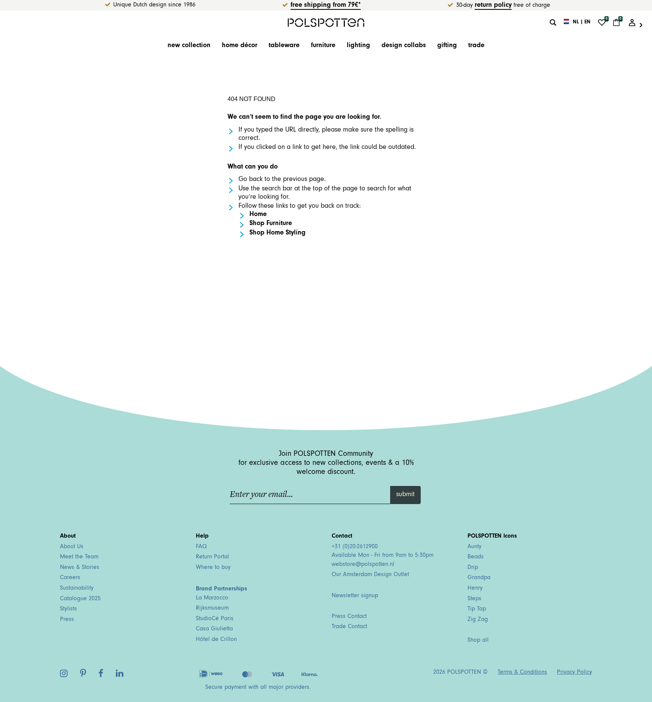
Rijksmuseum (212, 608)
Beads (475, 557)
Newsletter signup (355, 596)
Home (258, 215)
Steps (474, 599)
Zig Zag (477, 620)
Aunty (474, 547)
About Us (71, 547)
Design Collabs (403, 46)
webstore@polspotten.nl (363, 565)
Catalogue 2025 (80, 599)
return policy (493, 5)
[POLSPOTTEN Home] (326, 22)
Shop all (478, 641)
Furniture (323, 46)
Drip (472, 568)
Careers (70, 578)
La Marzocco (212, 598)
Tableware (284, 46)
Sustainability (77, 589)
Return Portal (212, 557)
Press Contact (349, 617)
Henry (475, 589)
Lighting (358, 46)
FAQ (201, 547)
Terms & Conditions (522, 673)
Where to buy (213, 568)
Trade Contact (349, 627)
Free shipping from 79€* (326, 5)
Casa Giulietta (214, 629)
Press (67, 620)
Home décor (239, 46)
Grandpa (479, 578)
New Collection (189, 46)
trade (476, 46)
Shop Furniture (270, 224)
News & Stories (79, 568)
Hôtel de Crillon (216, 640)
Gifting (447, 46)
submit (405, 495)
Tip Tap (476, 609)
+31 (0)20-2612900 (355, 547)
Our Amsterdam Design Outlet (370, 575)
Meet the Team (79, 557)
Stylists (68, 609)
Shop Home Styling (277, 233)
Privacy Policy (574, 673)
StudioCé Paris (215, 619)
